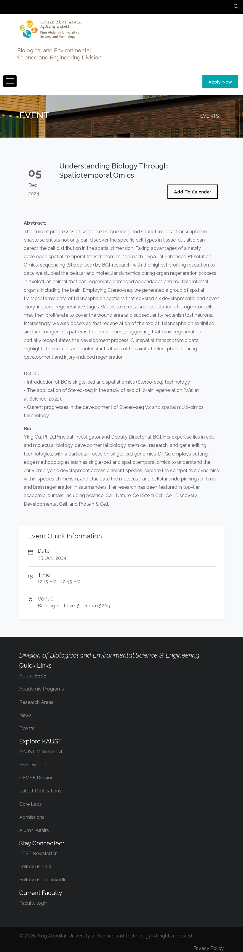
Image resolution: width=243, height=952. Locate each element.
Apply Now (220, 81)
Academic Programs (41, 689)
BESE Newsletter (38, 853)
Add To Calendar (192, 191)
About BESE (32, 676)
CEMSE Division (36, 778)
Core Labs (30, 804)
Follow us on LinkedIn (43, 879)
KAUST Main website (42, 751)
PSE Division (32, 764)
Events (26, 728)
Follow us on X (35, 866)
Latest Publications (40, 791)
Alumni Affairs (34, 830)
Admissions (31, 817)
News (25, 715)
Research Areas (36, 702)
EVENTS (209, 116)
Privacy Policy (208, 948)
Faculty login (33, 903)
